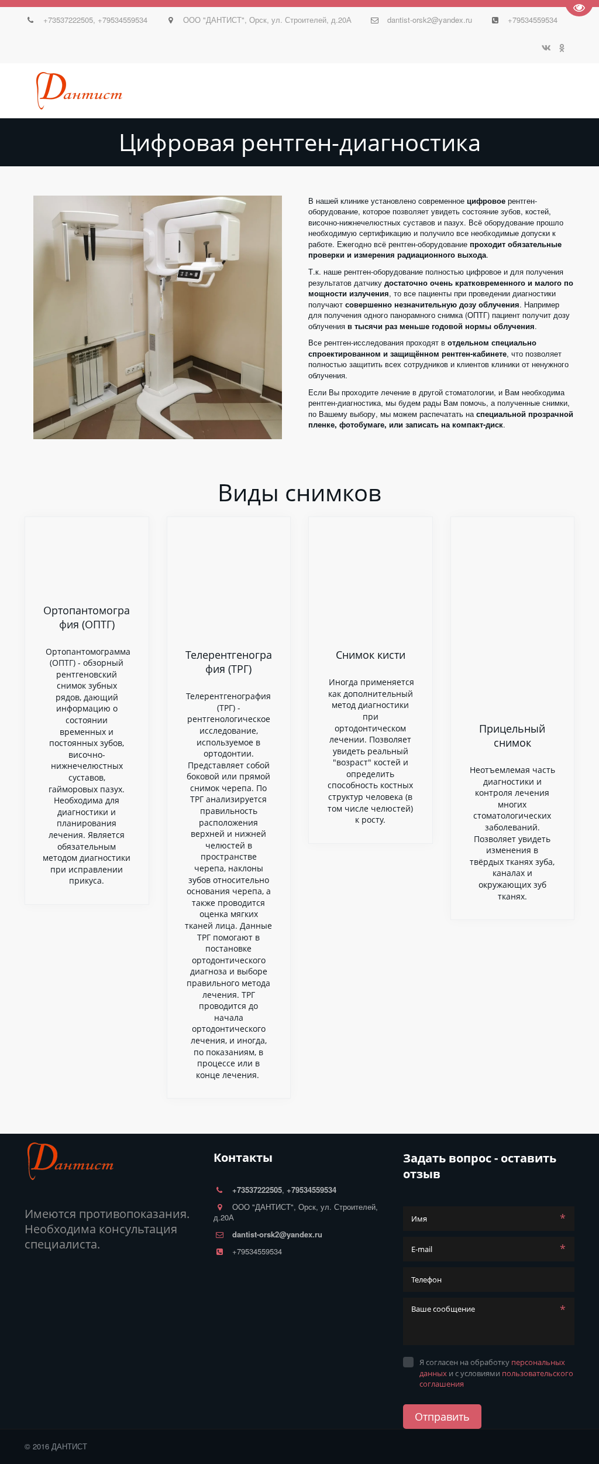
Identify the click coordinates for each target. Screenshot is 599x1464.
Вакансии (518, 91)
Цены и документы (213, 91)
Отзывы (53, 91)
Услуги (98, 91)
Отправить (442, 1417)
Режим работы (359, 91)
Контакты (291, 91)
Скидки (141, 91)
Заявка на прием (444, 91)
